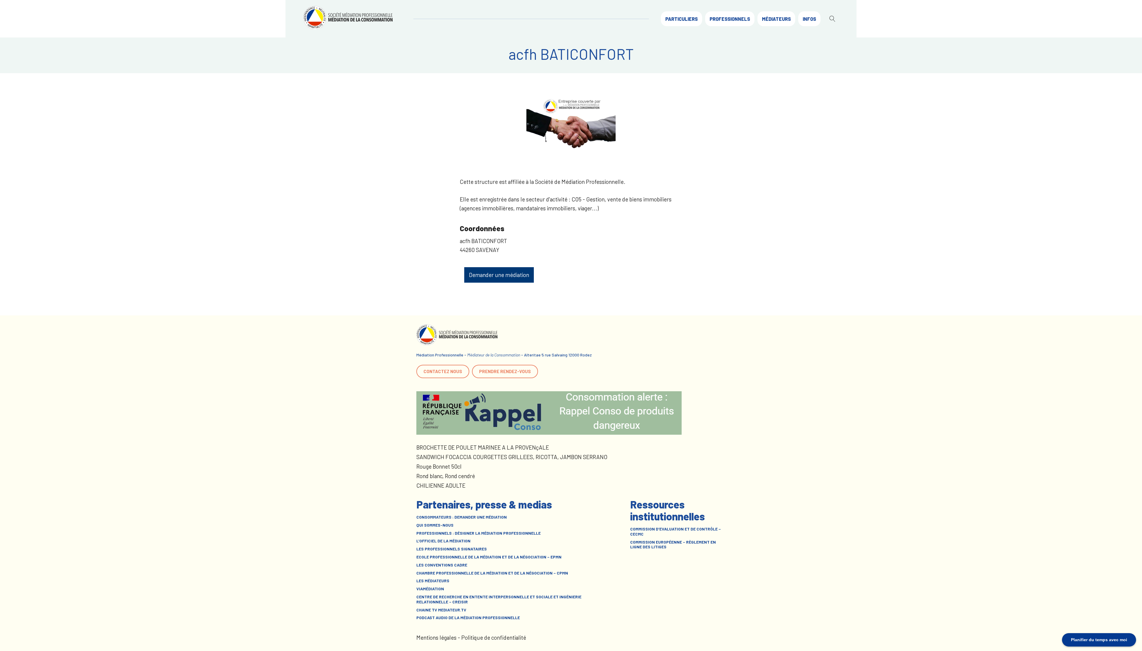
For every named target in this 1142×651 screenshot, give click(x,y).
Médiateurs (776, 19)
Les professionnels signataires (451, 549)
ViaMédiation (430, 588)
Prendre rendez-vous (505, 371)
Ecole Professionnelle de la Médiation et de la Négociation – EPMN (488, 557)
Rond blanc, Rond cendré (445, 475)
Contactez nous (442, 371)
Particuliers (681, 19)
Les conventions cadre (441, 565)
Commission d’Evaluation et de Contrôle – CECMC (675, 531)
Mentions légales (436, 637)
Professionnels (730, 19)
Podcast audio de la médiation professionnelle (468, 617)
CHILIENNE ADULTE (440, 485)
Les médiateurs (432, 580)
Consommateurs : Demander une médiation (461, 517)
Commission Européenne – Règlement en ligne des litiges (673, 545)
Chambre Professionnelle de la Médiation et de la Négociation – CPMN (492, 573)
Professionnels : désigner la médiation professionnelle (478, 533)
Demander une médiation (499, 274)
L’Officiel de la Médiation (443, 541)
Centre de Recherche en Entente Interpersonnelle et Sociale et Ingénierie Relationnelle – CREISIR (498, 599)
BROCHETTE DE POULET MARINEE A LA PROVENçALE (482, 447)
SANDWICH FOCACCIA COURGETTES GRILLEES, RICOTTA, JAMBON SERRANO (511, 456)
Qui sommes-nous (435, 525)
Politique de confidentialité (493, 637)
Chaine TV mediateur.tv (441, 610)
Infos (809, 19)
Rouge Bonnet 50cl (439, 466)
